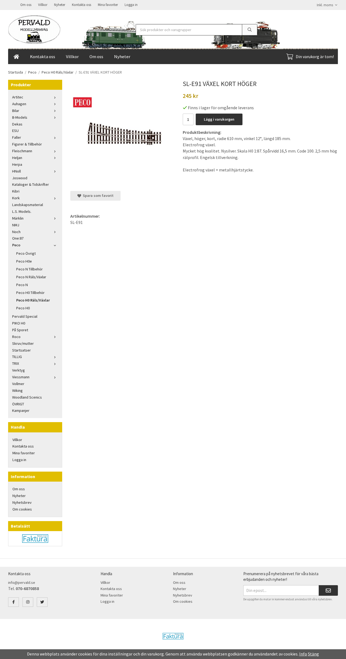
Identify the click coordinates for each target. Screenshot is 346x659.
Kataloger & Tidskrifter (30, 184)
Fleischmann (22, 150)
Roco (16, 336)
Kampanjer (20, 410)
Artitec (17, 97)
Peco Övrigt (26, 253)
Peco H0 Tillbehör (30, 292)
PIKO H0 (18, 323)
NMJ (15, 225)
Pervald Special (24, 316)
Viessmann (20, 377)
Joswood (19, 177)
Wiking (17, 390)
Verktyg (18, 370)
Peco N (22, 284)
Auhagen (19, 103)
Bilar (15, 110)
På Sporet (20, 329)
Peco (16, 245)
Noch (16, 231)
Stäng (313, 654)
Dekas (17, 124)
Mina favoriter (108, 4)
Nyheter (59, 4)
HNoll (16, 171)
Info (303, 654)
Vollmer (18, 383)
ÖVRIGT (18, 404)
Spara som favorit (97, 195)
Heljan (17, 157)
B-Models (19, 117)
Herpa (17, 164)
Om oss (25, 4)
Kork (16, 198)
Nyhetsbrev (22, 502)
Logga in (131, 4)
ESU (15, 130)
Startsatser (21, 350)
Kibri (15, 191)
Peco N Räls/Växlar (31, 276)
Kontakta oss (81, 4)
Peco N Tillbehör (29, 269)
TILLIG (17, 356)
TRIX (15, 363)
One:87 (18, 238)
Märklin (18, 218)
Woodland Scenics (27, 397)
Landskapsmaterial (27, 204)
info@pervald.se (21, 582)
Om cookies (22, 509)
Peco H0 (23, 308)
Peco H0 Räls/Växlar (33, 300)
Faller (16, 137)
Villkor (42, 4)
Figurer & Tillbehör (27, 144)
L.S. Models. (21, 211)
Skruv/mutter (23, 343)
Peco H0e (24, 261)
